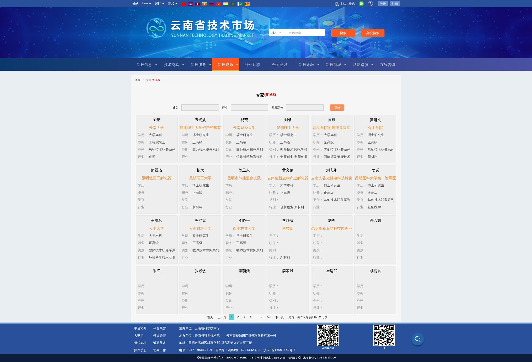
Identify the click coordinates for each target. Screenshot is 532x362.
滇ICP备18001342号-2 (244, 350)
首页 (138, 80)
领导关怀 (159, 335)
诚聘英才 (159, 343)
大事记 (138, 335)
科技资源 (225, 64)
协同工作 (159, 350)
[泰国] (211, 4)
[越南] (218, 4)
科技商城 (333, 64)
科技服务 (198, 64)
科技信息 (144, 64)
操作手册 (140, 350)
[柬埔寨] (190, 4)
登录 (383, 4)
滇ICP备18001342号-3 (280, 350)
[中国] (183, 4)
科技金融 (306, 64)
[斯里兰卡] (247, 4)
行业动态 (252, 64)
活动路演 (360, 64)
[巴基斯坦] (240, 4)
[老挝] (197, 4)
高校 (171, 3)
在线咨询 (387, 64)
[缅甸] (204, 4)
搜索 (343, 33)
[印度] (225, 4)
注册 (395, 4)
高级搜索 (372, 33)
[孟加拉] (232, 4)
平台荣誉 (159, 328)
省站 (135, 3)
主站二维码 (347, 4)
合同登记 (279, 64)
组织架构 (140, 343)
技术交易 (171, 64)
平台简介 (140, 328)
